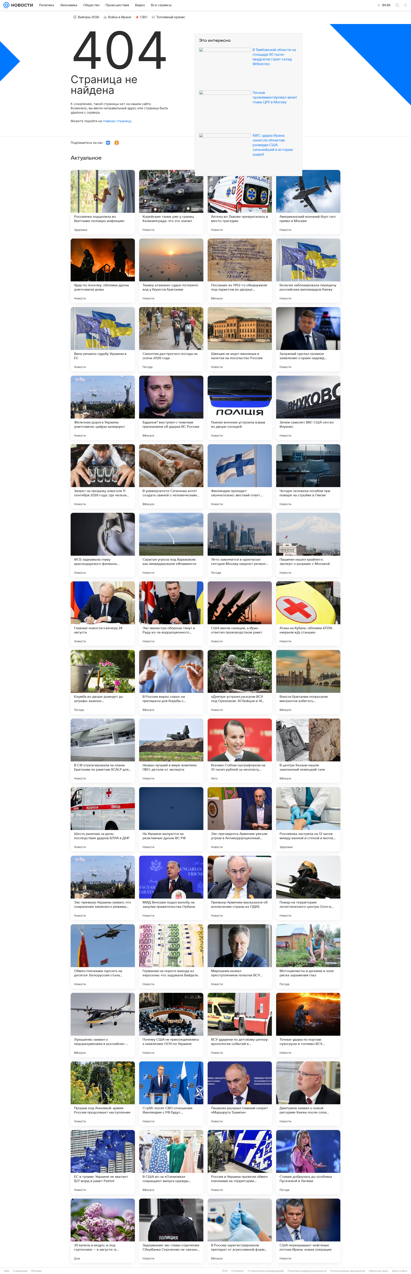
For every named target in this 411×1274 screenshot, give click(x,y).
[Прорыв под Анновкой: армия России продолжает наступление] (103, 1093)
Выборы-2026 (88, 17)
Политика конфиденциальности (307, 1270)
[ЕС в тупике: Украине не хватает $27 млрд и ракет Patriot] (103, 1162)
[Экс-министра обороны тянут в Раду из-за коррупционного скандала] (171, 613)
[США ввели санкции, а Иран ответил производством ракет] (240, 613)
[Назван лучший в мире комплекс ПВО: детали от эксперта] (171, 751)
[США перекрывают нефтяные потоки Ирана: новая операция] (308, 1231)
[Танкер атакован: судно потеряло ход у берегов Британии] (171, 271)
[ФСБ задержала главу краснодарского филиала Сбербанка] (103, 545)
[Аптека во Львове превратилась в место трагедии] (240, 202)
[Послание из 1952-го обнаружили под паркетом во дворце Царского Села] (240, 271)
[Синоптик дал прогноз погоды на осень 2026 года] (171, 339)
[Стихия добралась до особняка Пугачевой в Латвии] (308, 1162)
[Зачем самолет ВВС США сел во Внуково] (308, 408)
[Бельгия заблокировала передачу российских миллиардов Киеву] (308, 271)
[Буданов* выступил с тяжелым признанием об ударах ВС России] (171, 408)
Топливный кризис (170, 17)
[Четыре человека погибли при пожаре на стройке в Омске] (308, 476)
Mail (6, 1270)
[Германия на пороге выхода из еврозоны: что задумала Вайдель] (171, 956)
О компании (20, 1270)
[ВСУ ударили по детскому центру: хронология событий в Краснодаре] (240, 1025)
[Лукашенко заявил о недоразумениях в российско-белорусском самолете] (103, 1025)
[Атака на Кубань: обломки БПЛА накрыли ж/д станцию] (308, 613)
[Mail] (6, 5)
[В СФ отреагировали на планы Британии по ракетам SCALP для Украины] (103, 751)
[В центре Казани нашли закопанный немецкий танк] (308, 751)
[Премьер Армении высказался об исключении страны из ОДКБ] (240, 888)
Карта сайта (399, 1270)
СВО (143, 17)
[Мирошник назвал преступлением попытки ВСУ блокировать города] (240, 956)
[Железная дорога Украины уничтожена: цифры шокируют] (103, 408)
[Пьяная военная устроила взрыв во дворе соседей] (240, 408)
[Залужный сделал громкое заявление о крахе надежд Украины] (308, 339)
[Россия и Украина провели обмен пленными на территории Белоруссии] (240, 1162)
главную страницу (117, 121)
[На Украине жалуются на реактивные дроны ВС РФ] (171, 819)
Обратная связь (378, 1270)
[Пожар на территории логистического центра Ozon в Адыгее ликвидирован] (308, 888)
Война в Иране (119, 17)
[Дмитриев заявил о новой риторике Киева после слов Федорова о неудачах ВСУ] (308, 1093)
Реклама (36, 1270)
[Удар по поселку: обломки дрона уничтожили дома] (103, 271)
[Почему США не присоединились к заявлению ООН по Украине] (171, 1025)
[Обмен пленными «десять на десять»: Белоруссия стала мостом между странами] (103, 956)
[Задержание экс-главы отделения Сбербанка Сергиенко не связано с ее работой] (171, 1231)
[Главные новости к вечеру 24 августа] (103, 613)
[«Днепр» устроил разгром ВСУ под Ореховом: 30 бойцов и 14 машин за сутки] (240, 682)
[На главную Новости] (21, 5)
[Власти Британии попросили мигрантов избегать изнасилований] (308, 682)
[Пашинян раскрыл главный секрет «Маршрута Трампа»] (240, 1093)
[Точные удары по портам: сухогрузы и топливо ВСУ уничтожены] (308, 1025)
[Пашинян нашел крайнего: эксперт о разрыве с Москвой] (308, 545)
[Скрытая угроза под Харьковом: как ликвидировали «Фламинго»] (171, 545)
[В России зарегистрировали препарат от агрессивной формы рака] (240, 1231)
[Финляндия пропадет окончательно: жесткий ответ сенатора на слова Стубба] (240, 476)
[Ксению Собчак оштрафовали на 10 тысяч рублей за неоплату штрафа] (240, 751)
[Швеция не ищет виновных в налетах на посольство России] (240, 339)
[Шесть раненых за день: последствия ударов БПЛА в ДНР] (103, 819)
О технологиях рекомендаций (266, 1270)
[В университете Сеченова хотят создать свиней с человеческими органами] (171, 476)
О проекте (237, 1270)
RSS (225, 1270)
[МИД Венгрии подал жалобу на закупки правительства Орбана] (171, 888)
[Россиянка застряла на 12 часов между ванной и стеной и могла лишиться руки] (308, 819)
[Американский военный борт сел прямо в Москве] (308, 202)
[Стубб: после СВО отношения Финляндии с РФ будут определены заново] (171, 1093)
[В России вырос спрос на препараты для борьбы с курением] (171, 682)
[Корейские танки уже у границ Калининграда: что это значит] (171, 202)
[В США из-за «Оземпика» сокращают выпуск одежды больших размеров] (171, 1162)
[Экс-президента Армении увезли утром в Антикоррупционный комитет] (240, 819)
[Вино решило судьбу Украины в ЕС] (103, 339)
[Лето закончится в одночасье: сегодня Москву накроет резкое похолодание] (240, 545)
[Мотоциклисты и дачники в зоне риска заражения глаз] (308, 956)
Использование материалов (348, 1270)
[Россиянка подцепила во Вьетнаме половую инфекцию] (103, 202)
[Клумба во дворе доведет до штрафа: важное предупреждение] (103, 682)
